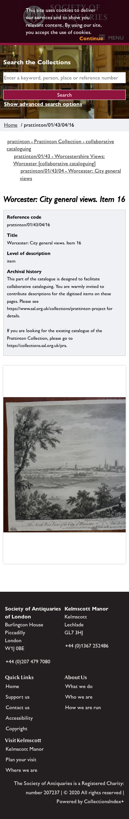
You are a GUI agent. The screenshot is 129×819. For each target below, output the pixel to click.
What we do (79, 686)
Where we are (21, 770)
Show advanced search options (43, 104)
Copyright (16, 728)
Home (11, 125)
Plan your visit (21, 759)
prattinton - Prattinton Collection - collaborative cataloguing (60, 145)
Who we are (79, 697)
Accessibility (19, 718)
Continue (91, 38)
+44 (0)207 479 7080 (28, 661)
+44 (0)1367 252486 (86, 646)
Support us (17, 697)
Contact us (17, 707)
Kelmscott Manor (25, 749)
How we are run (83, 707)
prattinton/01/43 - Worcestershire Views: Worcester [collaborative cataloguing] (59, 160)
